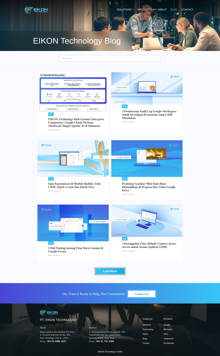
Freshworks (168, 343)
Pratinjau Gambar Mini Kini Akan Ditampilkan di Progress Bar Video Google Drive (148, 187)
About (162, 9)
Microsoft (167, 329)
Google (166, 325)
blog (174, 9)
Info (50, 114)
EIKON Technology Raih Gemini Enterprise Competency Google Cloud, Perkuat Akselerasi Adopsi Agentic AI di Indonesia (76, 122)
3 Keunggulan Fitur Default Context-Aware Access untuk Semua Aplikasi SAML (149, 245)
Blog (145, 339)
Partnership (148, 329)
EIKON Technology (54, 130)
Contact (187, 9)
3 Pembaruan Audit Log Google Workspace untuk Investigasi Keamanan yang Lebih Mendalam (149, 115)
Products (145, 9)
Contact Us (141, 294)
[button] (125, 9)
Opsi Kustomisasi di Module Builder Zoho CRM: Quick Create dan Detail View (74, 185)
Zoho (165, 334)
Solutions (124, 9)
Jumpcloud (168, 339)
